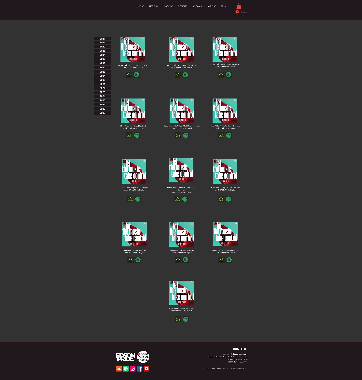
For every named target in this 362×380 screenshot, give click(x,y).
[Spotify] (126, 369)
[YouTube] (146, 369)
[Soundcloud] (119, 369)
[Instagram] (132, 369)
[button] (238, 6)
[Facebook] (139, 369)
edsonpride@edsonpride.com (235, 354)
